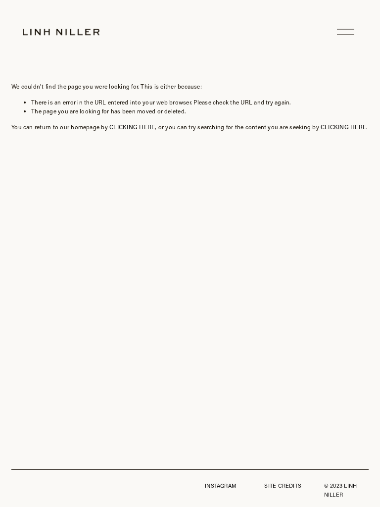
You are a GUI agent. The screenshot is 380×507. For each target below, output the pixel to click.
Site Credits (282, 485)
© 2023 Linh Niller (340, 490)
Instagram (221, 485)
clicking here (132, 127)
